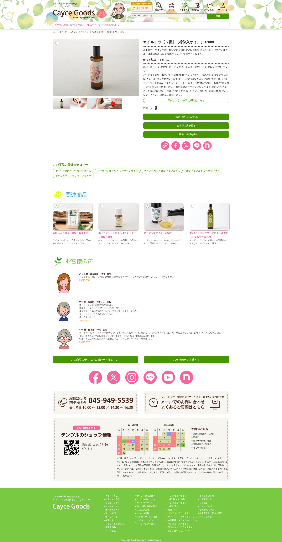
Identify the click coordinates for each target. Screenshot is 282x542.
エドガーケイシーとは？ (148, 517)
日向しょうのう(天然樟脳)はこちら (186, 100)
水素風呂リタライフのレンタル (182, 520)
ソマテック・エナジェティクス (182, 517)
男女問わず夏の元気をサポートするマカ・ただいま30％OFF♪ (86, 25)
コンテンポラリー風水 (178, 513)
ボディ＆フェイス (170, 171)
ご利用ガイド (205, 499)
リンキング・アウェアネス (180, 527)
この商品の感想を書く (186, 134)
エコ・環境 (110, 531)
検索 (218, 16)
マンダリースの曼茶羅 (178, 524)
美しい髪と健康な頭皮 (147, 506)
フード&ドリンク (113, 513)
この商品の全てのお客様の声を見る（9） (95, 359)
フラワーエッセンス (114, 524)
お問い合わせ (205, 517)
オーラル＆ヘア (112, 510)
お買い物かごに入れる (186, 116)
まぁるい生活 (143, 510)
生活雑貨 (109, 520)
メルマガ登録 (143, 513)
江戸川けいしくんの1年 (179, 531)
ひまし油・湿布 (112, 499)
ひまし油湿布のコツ (146, 499)
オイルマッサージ (145, 503)
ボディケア (214, 171)
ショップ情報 (205, 506)
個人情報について (207, 510)
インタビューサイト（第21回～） (177, 504)
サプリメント (111, 517)
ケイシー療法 (62, 171)
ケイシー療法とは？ (146, 496)
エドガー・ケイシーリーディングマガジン (147, 522)
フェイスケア (84, 176)
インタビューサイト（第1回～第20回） (177, 497)
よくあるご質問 (206, 496)
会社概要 (203, 503)
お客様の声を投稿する (186, 359)
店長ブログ (173, 510)
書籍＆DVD (110, 527)
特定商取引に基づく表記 (210, 513)
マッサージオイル (82, 171)
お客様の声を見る (186, 125)
